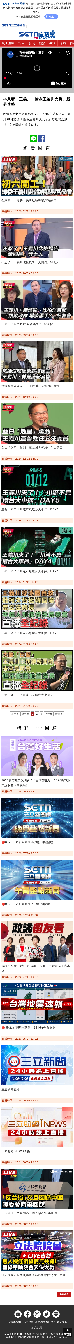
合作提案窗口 (59, 1321)
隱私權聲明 (42, 1321)
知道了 (53, 16)
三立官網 (27, 1321)
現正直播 (8, 43)
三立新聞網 (13, 1321)
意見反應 (37, 1327)
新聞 (32, 43)
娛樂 (42, 43)
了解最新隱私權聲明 (29, 16)
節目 (21, 43)
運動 (62, 43)
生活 (52, 43)
